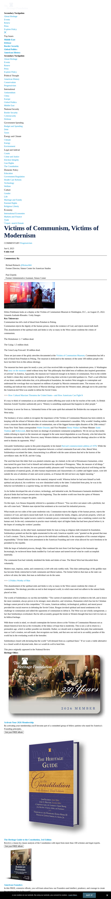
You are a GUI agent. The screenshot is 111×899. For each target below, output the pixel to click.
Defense (7, 43)
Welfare (7, 186)
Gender (7, 193)
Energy (7, 143)
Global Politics (10, 49)
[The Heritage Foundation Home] (16, 10)
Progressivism (10, 85)
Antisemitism (9, 92)
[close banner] (107, 896)
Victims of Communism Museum (70, 355)
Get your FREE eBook (14, 732)
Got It (89, 895)
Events (7, 19)
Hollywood (20, 431)
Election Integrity (11, 160)
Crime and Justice (11, 156)
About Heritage (10, 16)
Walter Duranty (43, 427)
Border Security (11, 46)
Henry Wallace (73, 427)
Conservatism (10, 82)
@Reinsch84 (26, 265)
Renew (7, 23)
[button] (5, 32)
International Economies (14, 213)
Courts (7, 153)
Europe (7, 99)
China (6, 96)
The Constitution (11, 166)
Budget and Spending (13, 126)
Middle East (9, 40)
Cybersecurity (10, 116)
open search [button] (11, 223)
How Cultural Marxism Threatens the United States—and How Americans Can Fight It (45, 395)
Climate (7, 140)
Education (8, 173)
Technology (9, 183)
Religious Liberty (11, 206)
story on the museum (17, 370)
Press (6, 26)
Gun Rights (9, 163)
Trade (6, 220)
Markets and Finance (13, 217)
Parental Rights (10, 203)
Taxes (6, 133)
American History (12, 52)
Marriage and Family (13, 200)
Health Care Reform (12, 180)
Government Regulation (14, 176)
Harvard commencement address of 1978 (79, 446)
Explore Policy (10, 29)
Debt (6, 129)
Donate (20, 223)
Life (6, 196)
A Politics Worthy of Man (19, 580)
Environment (9, 146)
